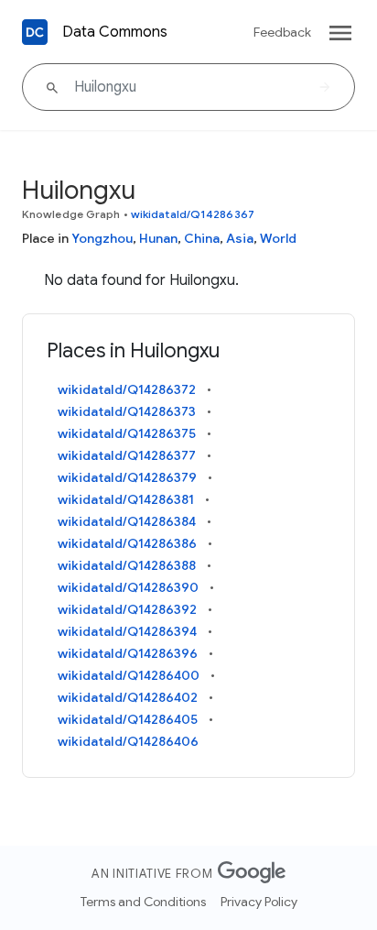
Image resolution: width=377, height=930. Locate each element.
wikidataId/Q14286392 (127, 609)
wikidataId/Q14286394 (127, 631)
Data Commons (114, 32)
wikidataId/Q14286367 (192, 214)
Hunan (158, 238)
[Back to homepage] (35, 32)
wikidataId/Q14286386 (127, 543)
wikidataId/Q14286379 (127, 477)
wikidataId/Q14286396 (128, 653)
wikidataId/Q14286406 (128, 741)
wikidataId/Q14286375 (127, 433)
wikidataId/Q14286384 (127, 521)
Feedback (282, 32)
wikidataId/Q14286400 (128, 675)
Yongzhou (102, 238)
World (278, 238)
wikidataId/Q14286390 (128, 587)
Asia (239, 238)
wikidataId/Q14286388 (127, 565)
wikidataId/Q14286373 (127, 411)
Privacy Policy (259, 901)
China (202, 238)
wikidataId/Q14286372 (127, 389)
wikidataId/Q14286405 (128, 719)
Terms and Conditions (143, 901)
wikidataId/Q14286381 (126, 499)
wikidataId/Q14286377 (127, 455)
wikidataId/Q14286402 (128, 697)
